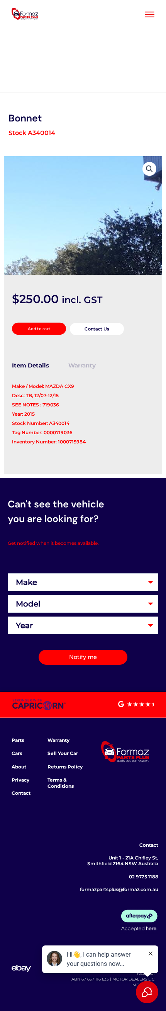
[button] (149, 169)
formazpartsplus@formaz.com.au (119, 889)
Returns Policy (65, 767)
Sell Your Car (62, 753)
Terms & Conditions (60, 783)
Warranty (58, 740)
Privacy (20, 780)
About (19, 767)
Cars (17, 753)
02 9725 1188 (143, 877)
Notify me (83, 657)
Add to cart (38, 328)
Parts (18, 740)
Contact (21, 793)
